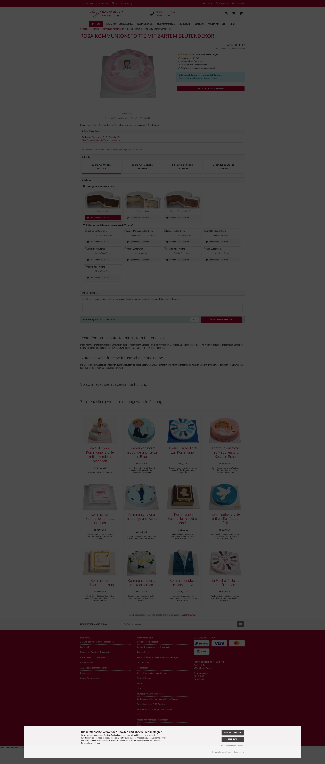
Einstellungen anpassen (233, 745)
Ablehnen (232, 739)
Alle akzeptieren (232, 733)
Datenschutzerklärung (221, 752)
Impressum (239, 752)
